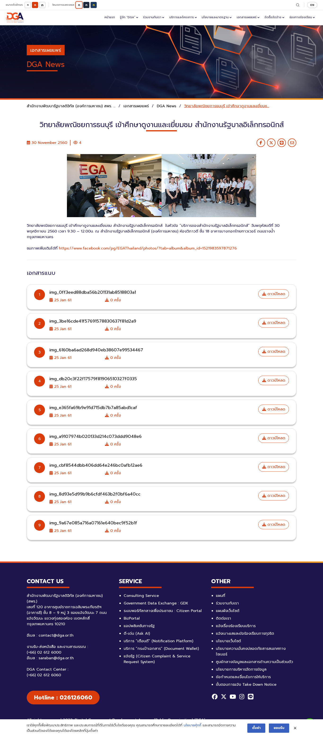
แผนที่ (220, 596)
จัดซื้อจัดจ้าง (272, 17)
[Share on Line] (281, 142)
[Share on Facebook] (261, 142)
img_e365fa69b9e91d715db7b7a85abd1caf (93, 407)
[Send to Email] (292, 142)
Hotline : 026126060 (63, 697)
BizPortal (132, 618)
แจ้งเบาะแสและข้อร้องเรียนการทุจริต (245, 633)
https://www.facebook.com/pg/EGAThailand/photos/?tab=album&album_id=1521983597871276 (148, 248)
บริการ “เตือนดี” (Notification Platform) (158, 641)
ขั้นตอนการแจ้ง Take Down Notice (246, 684)
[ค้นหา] (297, 5)
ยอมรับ (279, 727)
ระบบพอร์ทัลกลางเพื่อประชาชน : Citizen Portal (163, 611)
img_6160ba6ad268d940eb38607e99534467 (96, 350)
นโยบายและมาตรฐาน (215, 17)
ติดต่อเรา (223, 618)
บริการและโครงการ (181, 17)
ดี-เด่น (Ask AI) (137, 633)
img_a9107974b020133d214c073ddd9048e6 (95, 436)
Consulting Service (141, 596)
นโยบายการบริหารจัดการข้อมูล (241, 669)
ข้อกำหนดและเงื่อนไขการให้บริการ (243, 677)
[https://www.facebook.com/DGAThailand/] (214, 696)
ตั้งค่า (256, 727)
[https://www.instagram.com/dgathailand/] (241, 696)
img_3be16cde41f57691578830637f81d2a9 (92, 321)
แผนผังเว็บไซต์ (227, 611)
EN (312, 5)
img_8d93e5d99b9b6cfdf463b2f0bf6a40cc (94, 494)
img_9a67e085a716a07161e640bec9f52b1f (93, 523)
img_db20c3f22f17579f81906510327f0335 (93, 378)
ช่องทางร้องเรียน (300, 17)
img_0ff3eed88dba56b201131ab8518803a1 (92, 292)
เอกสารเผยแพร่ (247, 17)
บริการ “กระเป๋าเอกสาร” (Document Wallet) (161, 648)
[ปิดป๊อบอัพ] (295, 728)
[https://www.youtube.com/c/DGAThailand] (232, 696)
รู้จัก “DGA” (127, 17)
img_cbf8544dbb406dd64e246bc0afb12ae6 (95, 465)
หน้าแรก (110, 17)
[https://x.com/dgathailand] (223, 696)
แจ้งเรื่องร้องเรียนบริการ (236, 626)
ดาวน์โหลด (275, 294)
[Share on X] (271, 142)
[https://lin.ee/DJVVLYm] (250, 696)
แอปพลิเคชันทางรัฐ (139, 626)
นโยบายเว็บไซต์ (228, 641)
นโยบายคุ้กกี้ (192, 725)
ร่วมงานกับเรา (152, 17)
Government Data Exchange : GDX (156, 603)
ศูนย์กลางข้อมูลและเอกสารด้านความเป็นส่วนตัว (254, 662)
